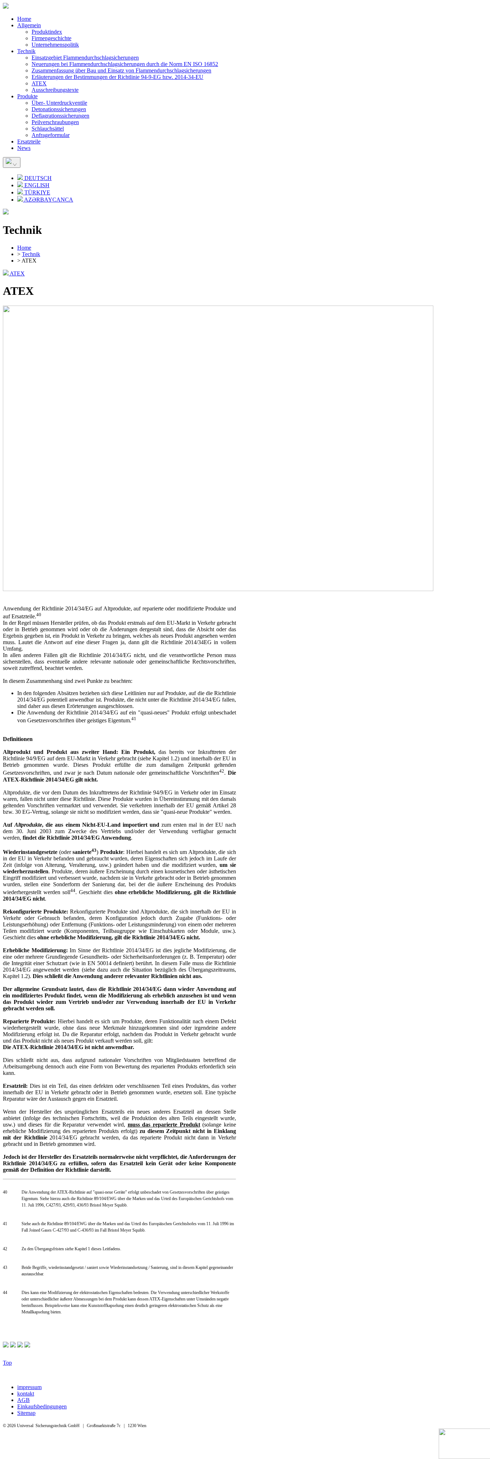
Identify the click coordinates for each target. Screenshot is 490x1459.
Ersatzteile (29, 141)
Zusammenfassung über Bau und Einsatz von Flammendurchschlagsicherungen (121, 70)
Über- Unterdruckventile (59, 103)
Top (7, 1363)
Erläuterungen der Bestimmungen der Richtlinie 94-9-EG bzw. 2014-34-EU (117, 77)
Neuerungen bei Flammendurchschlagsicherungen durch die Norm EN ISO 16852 (125, 64)
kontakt (25, 1393)
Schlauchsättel (48, 129)
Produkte (27, 96)
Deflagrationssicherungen (60, 116)
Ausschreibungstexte (55, 90)
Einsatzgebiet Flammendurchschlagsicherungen (85, 58)
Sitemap (26, 1413)
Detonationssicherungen (59, 109)
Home (24, 19)
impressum (29, 1387)
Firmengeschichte (51, 38)
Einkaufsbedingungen (42, 1406)
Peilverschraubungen (55, 122)
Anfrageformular (51, 135)
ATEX (39, 83)
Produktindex (47, 32)
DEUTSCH (37, 178)
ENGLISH (36, 185)
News (23, 148)
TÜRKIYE (36, 192)
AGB (23, 1400)
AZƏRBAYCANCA (48, 200)
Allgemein (29, 25)
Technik (26, 51)
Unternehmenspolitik (55, 45)
